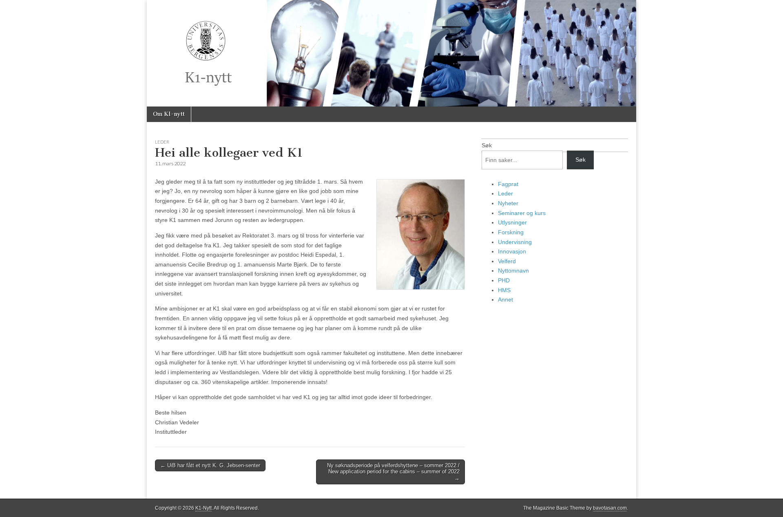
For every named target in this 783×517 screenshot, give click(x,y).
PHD (504, 280)
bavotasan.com (610, 508)
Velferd (507, 261)
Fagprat (508, 184)
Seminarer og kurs (522, 213)
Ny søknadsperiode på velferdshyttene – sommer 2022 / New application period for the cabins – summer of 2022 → (393, 471)
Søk (487, 145)
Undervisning (515, 242)
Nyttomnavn (513, 270)
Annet (505, 299)
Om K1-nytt (169, 114)
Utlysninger (512, 222)
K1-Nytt (203, 508)
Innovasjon (512, 251)
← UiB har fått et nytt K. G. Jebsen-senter (210, 465)
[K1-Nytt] (391, 53)
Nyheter (508, 203)
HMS (504, 290)
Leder (162, 141)
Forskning (511, 232)
